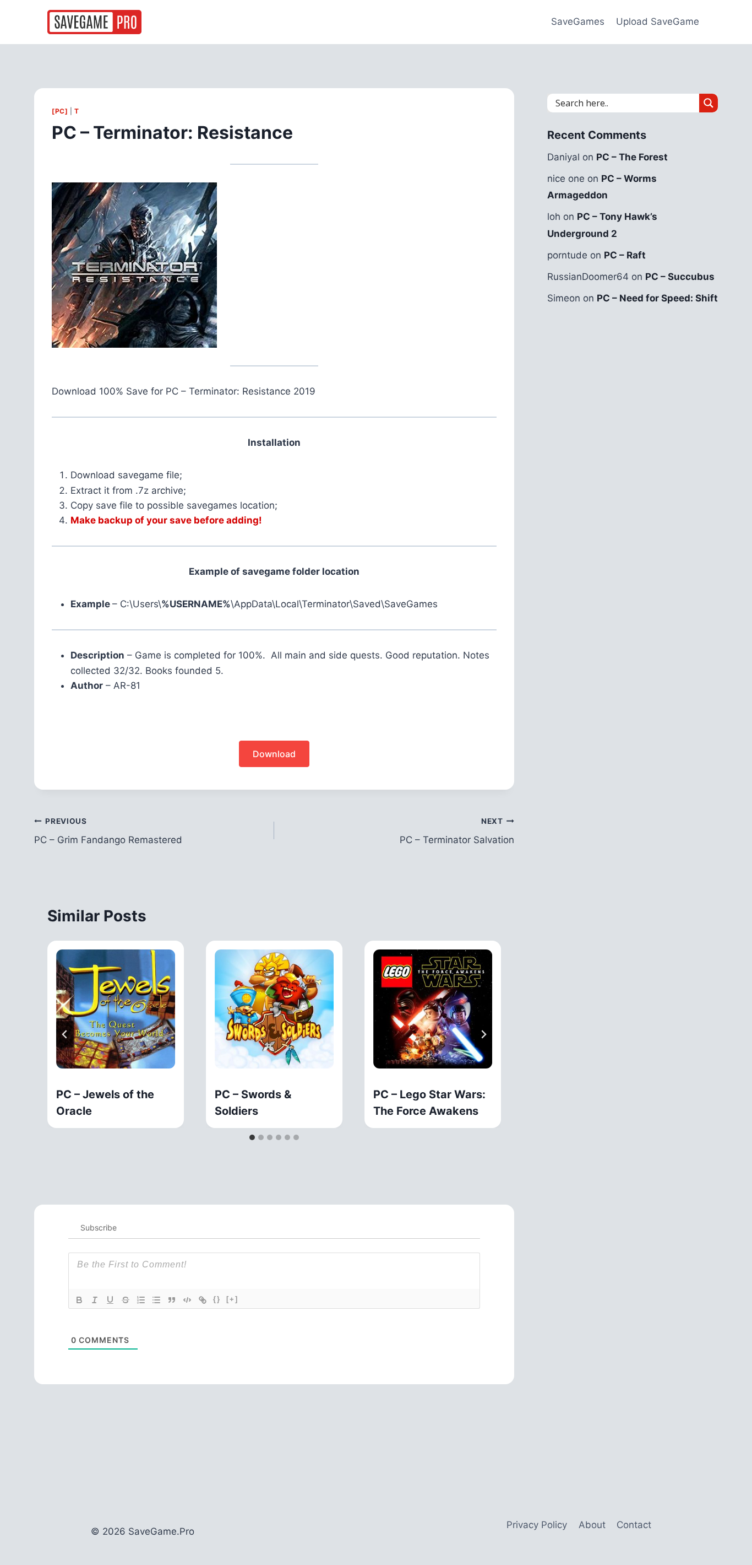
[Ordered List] (141, 1300)
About (592, 1524)
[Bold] (79, 1300)
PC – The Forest (632, 157)
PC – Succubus (680, 276)
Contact (634, 1524)
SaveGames (577, 21)
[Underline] (110, 1300)
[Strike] (125, 1300)
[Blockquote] (171, 1300)
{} (217, 1299)
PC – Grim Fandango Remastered (108, 831)
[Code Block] (187, 1300)
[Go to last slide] (65, 1034)
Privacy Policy (536, 1524)
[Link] (202, 1300)
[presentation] (115, 1009)
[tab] (252, 1137)
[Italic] (94, 1300)
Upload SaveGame (657, 21)
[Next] (483, 1034)
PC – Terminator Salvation (457, 831)
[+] (232, 1299)
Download (274, 753)
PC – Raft (625, 255)
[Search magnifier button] (708, 103)
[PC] (60, 111)
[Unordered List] (156, 1300)
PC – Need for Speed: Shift (657, 298)
